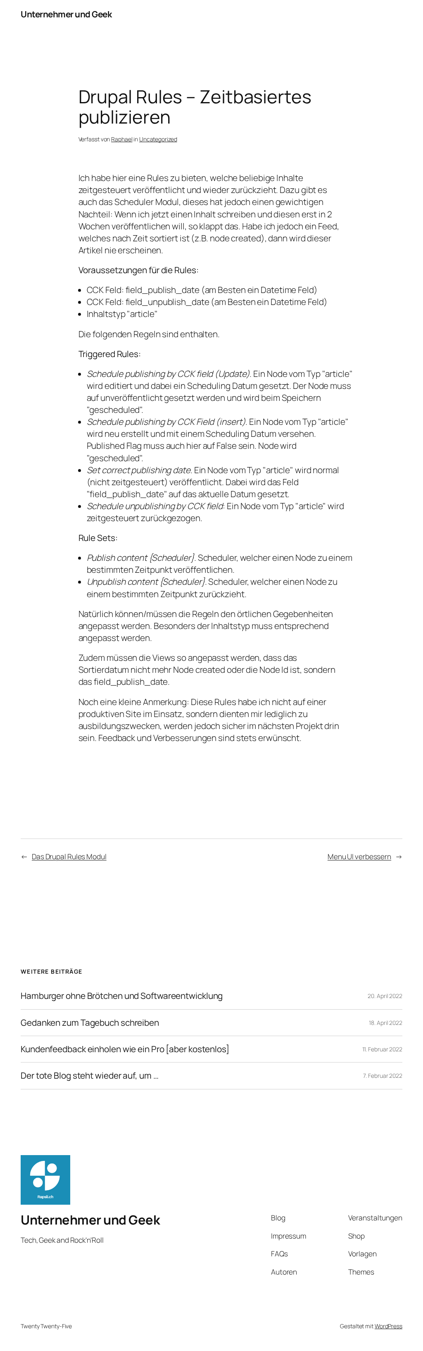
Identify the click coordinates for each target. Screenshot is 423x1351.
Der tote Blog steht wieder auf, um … (89, 1075)
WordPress (388, 1326)
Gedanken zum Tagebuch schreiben (90, 1022)
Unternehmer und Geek (66, 14)
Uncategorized (158, 139)
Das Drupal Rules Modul (69, 856)
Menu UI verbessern (359, 856)
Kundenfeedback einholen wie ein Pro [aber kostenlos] (125, 1049)
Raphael (121, 139)
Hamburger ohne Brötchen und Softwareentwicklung (122, 996)
